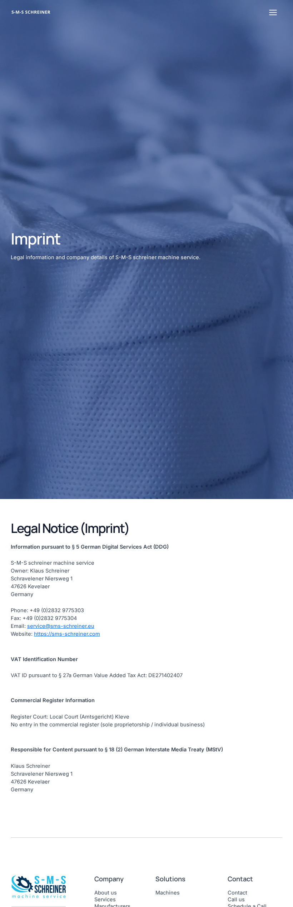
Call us (236, 899)
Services (105, 899)
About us (105, 893)
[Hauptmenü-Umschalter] (273, 12)
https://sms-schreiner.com (67, 634)
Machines (167, 893)
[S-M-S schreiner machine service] (32, 12)
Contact (237, 893)
